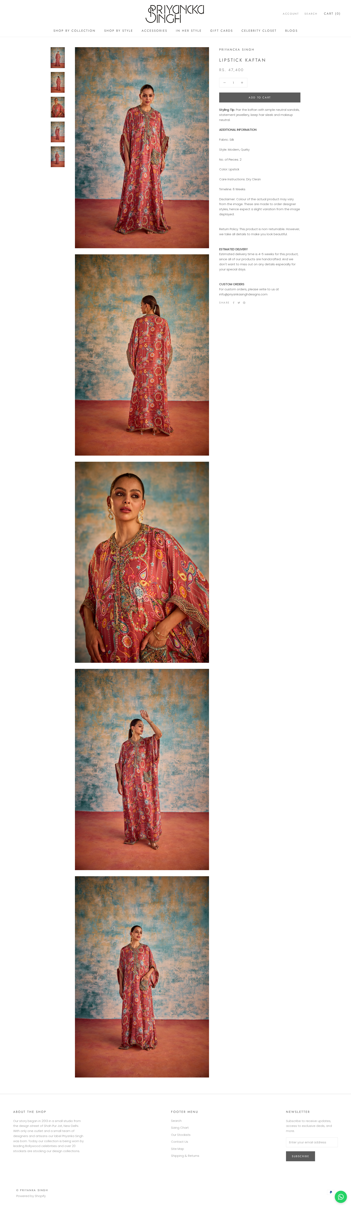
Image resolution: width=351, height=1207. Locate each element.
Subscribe (300, 1156)
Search (310, 14)
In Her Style (189, 30)
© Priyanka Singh (32, 1190)
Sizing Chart (180, 1127)
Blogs (291, 30)
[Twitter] (239, 302)
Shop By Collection (74, 30)
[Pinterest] (244, 302)
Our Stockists (181, 1135)
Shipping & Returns (185, 1156)
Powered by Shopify (31, 1196)
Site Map (177, 1149)
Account (291, 14)
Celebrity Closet (259, 30)
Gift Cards (221, 30)
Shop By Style (118, 30)
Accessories (154, 30)
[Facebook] (233, 302)
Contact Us (179, 1142)
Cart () (332, 13)
